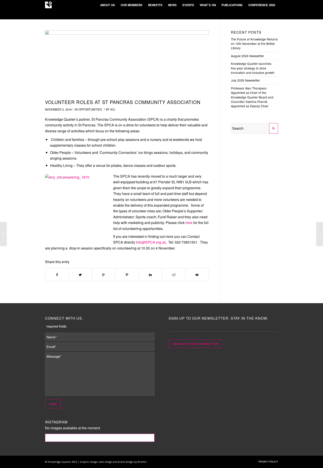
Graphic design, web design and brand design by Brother (113, 461)
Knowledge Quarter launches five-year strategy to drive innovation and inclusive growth (252, 68)
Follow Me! (100, 438)
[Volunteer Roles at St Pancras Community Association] (127, 63)
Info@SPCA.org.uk (151, 242)
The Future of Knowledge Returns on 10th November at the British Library (254, 43)
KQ (113, 109)
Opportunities (90, 109)
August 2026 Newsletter (247, 56)
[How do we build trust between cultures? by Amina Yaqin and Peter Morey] (3, 234)
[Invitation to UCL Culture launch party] (319, 234)
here (188, 222)
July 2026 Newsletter (245, 80)
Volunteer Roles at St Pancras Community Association (123, 102)
